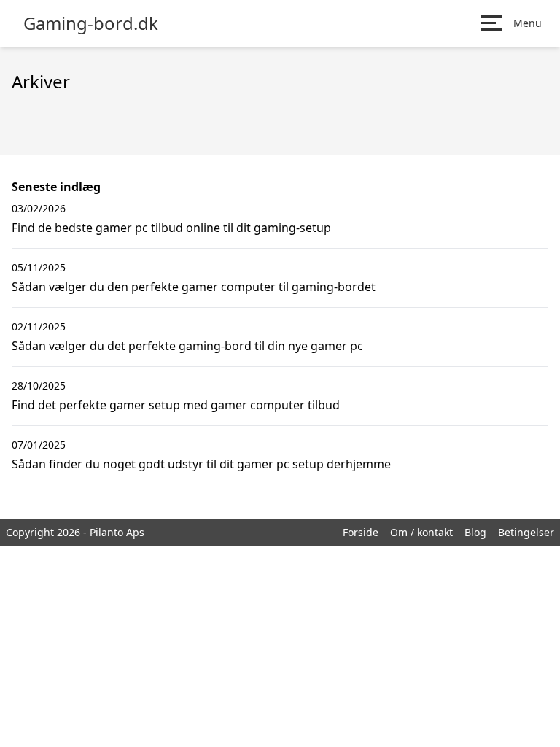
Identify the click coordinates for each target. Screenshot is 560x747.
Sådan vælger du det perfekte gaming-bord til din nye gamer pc (187, 346)
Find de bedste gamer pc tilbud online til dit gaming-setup (171, 228)
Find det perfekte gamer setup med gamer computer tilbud (176, 405)
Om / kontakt (421, 532)
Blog (475, 532)
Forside (360, 532)
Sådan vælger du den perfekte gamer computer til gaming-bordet (194, 287)
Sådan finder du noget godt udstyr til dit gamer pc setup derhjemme (201, 464)
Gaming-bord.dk (90, 23)
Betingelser (526, 532)
